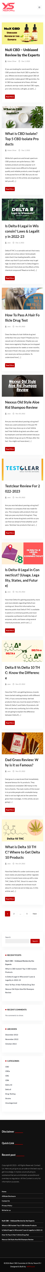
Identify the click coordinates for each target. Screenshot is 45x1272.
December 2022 (11, 1035)
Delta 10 (8, 1085)
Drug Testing (10, 1094)
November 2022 (11, 1039)
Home (4, 1191)
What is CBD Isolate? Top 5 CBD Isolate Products (22, 138)
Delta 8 (8, 1089)
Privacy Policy (7, 1206)
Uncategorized (11, 1103)
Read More (10, 97)
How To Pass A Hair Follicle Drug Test (20, 985)
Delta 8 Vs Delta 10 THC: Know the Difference (22, 672)
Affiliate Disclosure (9, 1196)
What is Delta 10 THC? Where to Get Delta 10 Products (22, 852)
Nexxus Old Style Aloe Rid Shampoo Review (17, 1239)
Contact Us (6, 1201)
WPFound (31, 1266)
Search (8, 937)
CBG (7, 1076)
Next (35, 913)
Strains (8, 1098)
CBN (7, 1080)
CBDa (7, 1071)
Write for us (6, 1210)
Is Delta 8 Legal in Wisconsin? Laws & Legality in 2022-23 (22, 231)
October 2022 (11, 1044)
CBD (7, 1067)
